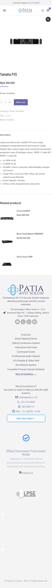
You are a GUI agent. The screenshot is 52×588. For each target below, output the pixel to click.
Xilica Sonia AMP (25, 257)
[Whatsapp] (28, 321)
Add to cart (21, 102)
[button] (4, 10)
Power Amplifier (16, 111)
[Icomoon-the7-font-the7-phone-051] (23, 321)
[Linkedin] (17, 321)
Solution (26, 334)
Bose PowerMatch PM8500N (30, 234)
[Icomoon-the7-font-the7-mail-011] (34, 321)
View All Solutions (26, 374)
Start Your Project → (26, 418)
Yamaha (8, 116)
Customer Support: (26, 3)
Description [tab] (5, 135)
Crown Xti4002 (23, 211)
